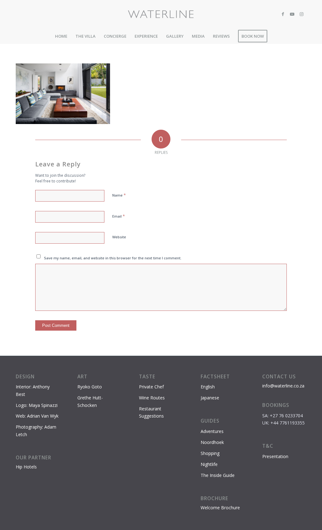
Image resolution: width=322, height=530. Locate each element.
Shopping (210, 453)
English (208, 387)
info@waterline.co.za (283, 386)
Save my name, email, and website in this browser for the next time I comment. (112, 258)
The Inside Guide (218, 475)
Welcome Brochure (220, 508)
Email (118, 216)
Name (119, 195)
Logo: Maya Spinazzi (37, 405)
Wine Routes (152, 398)
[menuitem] (61, 36)
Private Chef (151, 387)
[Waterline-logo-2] (161, 14)
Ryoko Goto (89, 387)
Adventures (212, 431)
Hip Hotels (26, 467)
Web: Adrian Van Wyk (37, 416)
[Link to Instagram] (301, 14)
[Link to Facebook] (282, 14)
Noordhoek (212, 442)
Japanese (210, 398)
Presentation (275, 456)
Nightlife (209, 464)
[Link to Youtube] (292, 14)
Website (119, 237)
